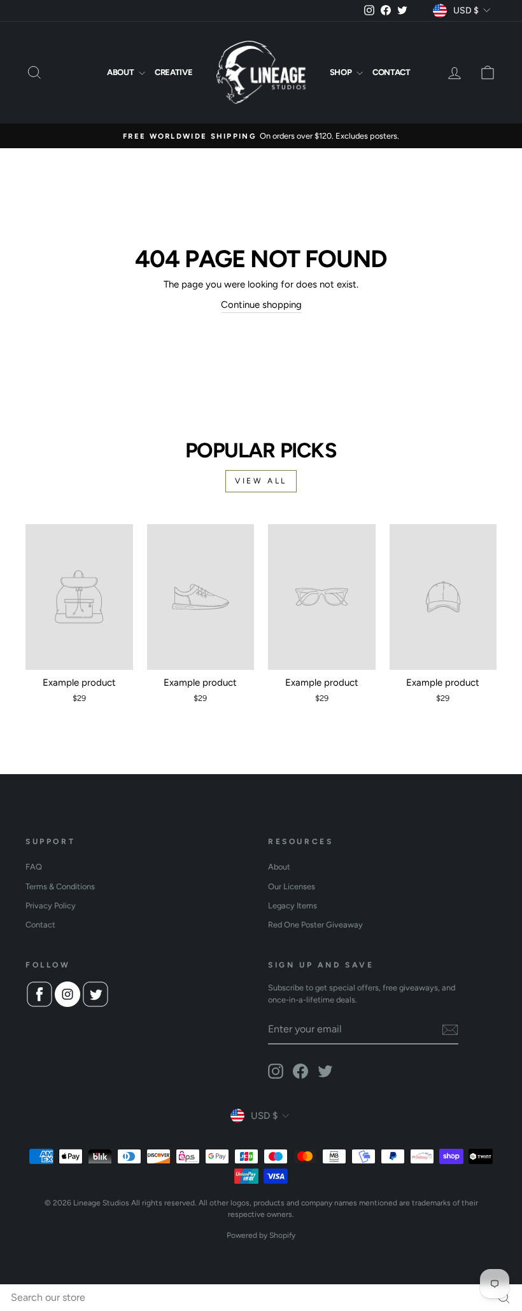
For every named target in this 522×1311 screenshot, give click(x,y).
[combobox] (261, 1297)
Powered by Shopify (261, 1235)
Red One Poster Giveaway (315, 924)
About (121, 72)
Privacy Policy (50, 905)
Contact (391, 72)
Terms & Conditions (60, 886)
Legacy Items (292, 905)
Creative (173, 72)
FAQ (33, 866)
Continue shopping (261, 304)
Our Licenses (291, 886)
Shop (341, 72)
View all (261, 480)
